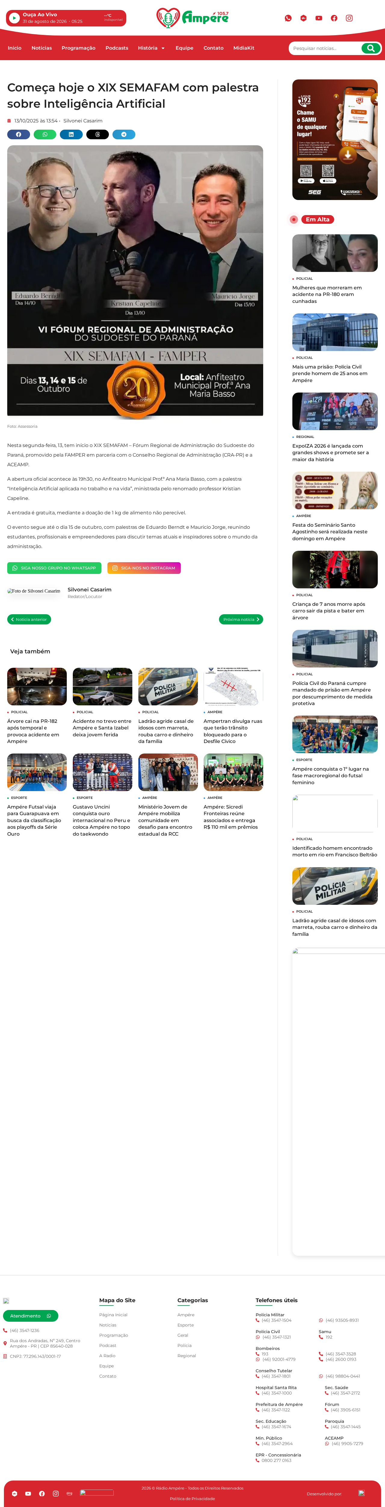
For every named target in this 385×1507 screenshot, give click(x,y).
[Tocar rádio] (14, 18)
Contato (213, 48)
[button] (18, 134)
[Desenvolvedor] (362, 1493)
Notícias (42, 48)
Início (14, 48)
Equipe (184, 48)
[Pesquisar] (371, 48)
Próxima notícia (238, 619)
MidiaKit (243, 48)
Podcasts (117, 48)
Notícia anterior (31, 619)
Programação (78, 48)
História (148, 48)
